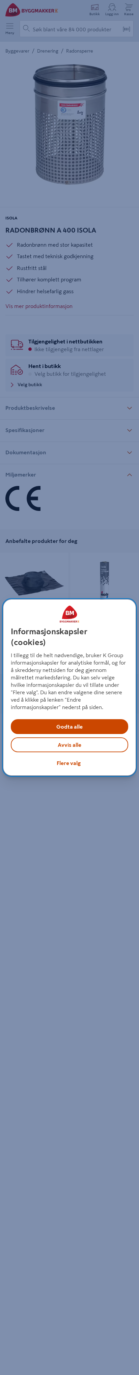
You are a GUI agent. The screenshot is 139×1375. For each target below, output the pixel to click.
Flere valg (69, 763)
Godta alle (69, 726)
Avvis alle (69, 744)
